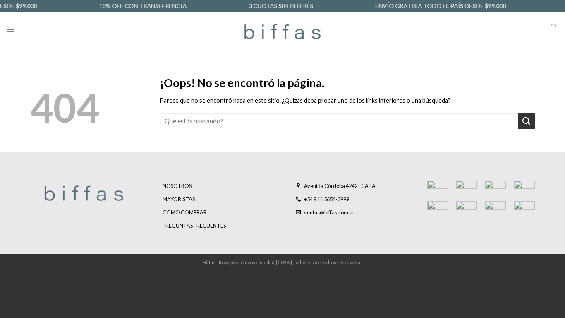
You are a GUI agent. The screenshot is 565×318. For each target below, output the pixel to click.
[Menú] (10, 31)
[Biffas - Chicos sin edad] (282, 31)
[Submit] (526, 121)
